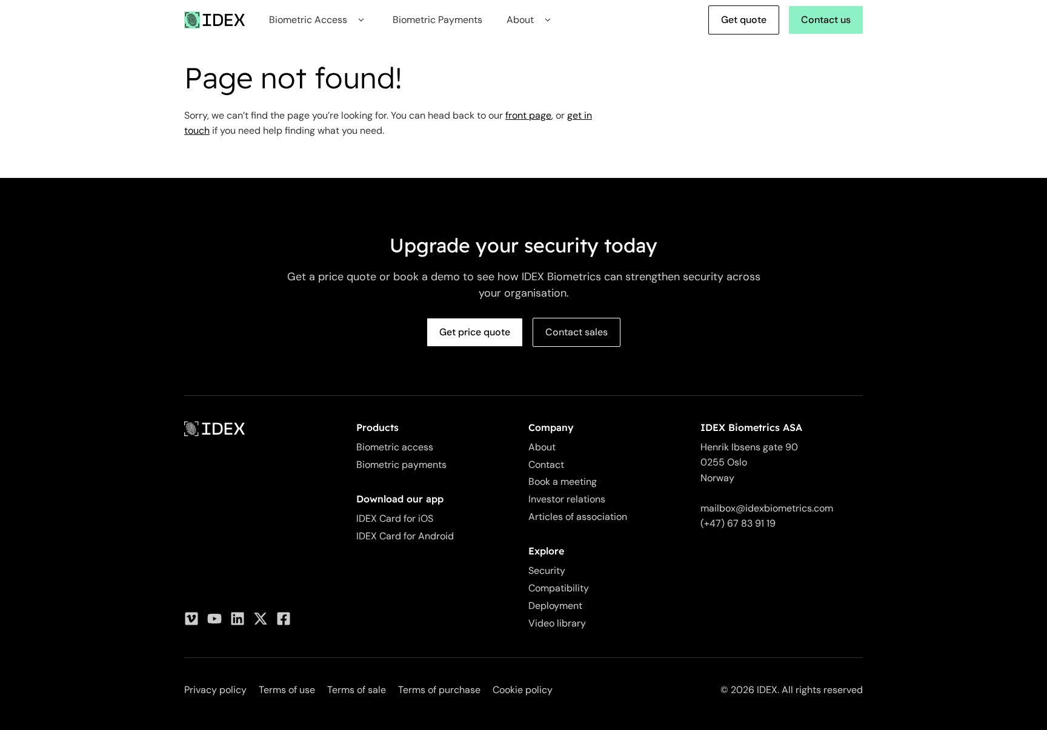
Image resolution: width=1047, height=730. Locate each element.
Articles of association (577, 516)
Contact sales (576, 332)
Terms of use (287, 689)
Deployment (555, 605)
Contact (546, 464)
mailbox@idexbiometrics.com (766, 508)
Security (546, 570)
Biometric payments (401, 464)
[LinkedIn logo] (237, 618)
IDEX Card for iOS (394, 518)
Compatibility (558, 588)
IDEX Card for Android (405, 536)
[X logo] (260, 618)
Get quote (743, 19)
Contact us (826, 19)
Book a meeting (562, 481)
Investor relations (566, 499)
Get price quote (474, 332)
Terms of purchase (439, 689)
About (542, 447)
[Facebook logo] (283, 618)
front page (528, 115)
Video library (557, 623)
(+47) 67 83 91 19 (738, 523)
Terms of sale (356, 689)
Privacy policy (215, 689)
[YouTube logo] (214, 618)
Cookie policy (523, 689)
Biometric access (394, 447)
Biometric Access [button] (308, 19)
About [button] (520, 19)
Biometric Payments (437, 19)
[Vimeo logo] (191, 618)
